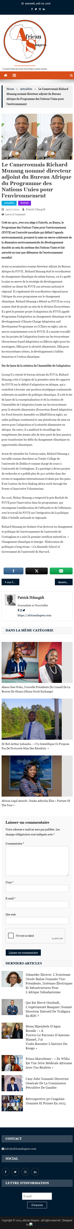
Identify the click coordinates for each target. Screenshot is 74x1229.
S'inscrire (37, 1205)
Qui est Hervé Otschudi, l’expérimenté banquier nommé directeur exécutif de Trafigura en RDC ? (49, 1009)
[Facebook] (18, 610)
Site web (11, 914)
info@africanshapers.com (20, 1148)
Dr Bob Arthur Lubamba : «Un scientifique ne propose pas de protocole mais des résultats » (35, 746)
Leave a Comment (15, 214)
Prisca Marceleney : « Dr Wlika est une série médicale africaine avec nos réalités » (49, 1063)
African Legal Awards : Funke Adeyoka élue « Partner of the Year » (36, 803)
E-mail (11, 898)
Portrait (25, 203)
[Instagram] (21, 610)
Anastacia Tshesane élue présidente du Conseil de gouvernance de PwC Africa (65, 582)
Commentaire (15, 843)
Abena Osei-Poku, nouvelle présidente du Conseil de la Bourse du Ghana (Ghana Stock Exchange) (36, 689)
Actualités (9, 203)
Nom (10, 882)
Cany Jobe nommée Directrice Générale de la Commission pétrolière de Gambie (47, 1083)
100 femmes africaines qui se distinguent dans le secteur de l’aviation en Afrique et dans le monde (13, 582)
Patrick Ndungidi (35, 209)
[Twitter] (24, 610)
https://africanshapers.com (34, 615)
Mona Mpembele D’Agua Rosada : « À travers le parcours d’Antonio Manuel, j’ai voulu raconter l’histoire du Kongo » (48, 1037)
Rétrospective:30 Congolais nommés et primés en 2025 (46, 1101)
